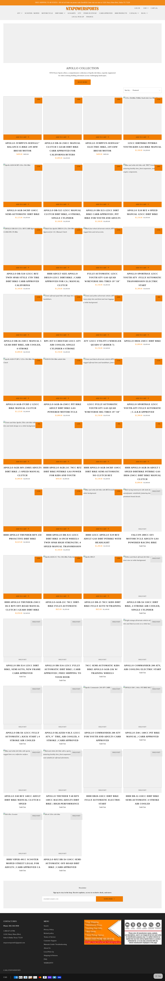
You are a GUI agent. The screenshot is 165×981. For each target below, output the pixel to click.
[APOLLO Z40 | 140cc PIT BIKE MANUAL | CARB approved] (142, 705)
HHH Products (121, 13)
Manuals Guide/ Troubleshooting (55, 944)
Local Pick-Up (78, 17)
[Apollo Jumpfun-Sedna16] (102, 115)
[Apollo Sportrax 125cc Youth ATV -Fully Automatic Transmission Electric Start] (142, 246)
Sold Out (142, 529)
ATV (18, 13)
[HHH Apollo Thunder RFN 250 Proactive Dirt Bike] (22, 507)
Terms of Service (50, 937)
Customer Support (50, 941)
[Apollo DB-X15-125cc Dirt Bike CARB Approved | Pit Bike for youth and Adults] (102, 182)
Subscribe (108, 899)
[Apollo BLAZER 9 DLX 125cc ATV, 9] (62, 705)
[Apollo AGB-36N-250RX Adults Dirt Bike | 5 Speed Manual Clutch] (22, 440)
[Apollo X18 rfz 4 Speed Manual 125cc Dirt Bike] (142, 182)
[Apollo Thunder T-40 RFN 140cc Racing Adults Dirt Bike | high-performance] (62, 768)
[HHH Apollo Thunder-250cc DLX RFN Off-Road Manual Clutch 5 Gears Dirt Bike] (22, 574)
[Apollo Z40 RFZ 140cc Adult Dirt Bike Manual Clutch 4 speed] (22, 768)
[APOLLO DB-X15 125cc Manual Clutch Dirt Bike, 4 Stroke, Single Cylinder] (62, 182)
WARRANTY (48, 963)
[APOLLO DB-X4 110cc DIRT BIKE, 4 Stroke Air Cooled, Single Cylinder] (142, 574)
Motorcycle (47, 13)
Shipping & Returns (51, 955)
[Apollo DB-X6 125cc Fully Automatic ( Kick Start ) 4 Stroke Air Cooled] (22, 705)
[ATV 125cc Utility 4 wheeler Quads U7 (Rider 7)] (102, 313)
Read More (82, 82)
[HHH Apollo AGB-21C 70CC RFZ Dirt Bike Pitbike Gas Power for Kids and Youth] (62, 440)
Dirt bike (59, 13)
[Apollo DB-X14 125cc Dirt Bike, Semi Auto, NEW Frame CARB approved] (22, 638)
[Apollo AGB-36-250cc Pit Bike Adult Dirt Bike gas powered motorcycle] (62, 376)
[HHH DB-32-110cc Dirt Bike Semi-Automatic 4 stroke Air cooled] (142, 768)
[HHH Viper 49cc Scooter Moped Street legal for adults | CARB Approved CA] (22, 832)
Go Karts (72, 13)
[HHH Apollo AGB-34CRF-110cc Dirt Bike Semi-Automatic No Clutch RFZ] (102, 440)
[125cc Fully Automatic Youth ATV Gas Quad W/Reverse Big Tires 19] (102, 376)
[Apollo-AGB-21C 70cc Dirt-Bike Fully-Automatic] (62, 574)
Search (46, 926)
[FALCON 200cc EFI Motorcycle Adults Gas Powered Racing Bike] (142, 507)
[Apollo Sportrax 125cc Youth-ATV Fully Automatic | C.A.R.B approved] (142, 376)
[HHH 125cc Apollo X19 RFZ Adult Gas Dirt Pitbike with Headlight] (102, 507)
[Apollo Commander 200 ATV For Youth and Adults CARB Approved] (102, 705)
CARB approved (105, 13)
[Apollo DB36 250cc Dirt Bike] (142, 313)
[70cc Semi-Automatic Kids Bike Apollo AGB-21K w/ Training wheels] (102, 638)
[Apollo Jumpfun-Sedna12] (22, 115)
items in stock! (90, 13)
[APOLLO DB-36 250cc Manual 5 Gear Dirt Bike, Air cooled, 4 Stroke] (22, 313)
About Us (47, 948)
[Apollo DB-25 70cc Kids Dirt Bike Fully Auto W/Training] (102, 574)
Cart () (154, 8)
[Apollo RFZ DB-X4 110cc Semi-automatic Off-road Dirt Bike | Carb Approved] (62, 832)
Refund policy (49, 933)
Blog (143, 13)
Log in (137, 8)
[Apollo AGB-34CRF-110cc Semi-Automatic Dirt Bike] (22, 182)
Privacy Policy (49, 929)
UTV (79, 13)
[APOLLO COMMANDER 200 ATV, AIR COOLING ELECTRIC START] (142, 638)
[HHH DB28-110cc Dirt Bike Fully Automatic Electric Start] (102, 768)
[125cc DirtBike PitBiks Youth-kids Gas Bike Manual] (142, 115)
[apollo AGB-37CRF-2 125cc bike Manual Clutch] (22, 376)
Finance (89, 17)
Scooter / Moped (32, 13)
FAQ (45, 959)
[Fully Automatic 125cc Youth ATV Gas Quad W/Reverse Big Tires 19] (102, 246)
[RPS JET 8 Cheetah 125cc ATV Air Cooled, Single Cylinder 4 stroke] (62, 313)
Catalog (133, 13)
